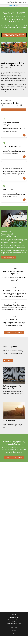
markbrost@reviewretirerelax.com (14, 623)
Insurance (14, 634)
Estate (14, 633)
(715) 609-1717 (15, 617)
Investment (14, 631)
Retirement (14, 630)
